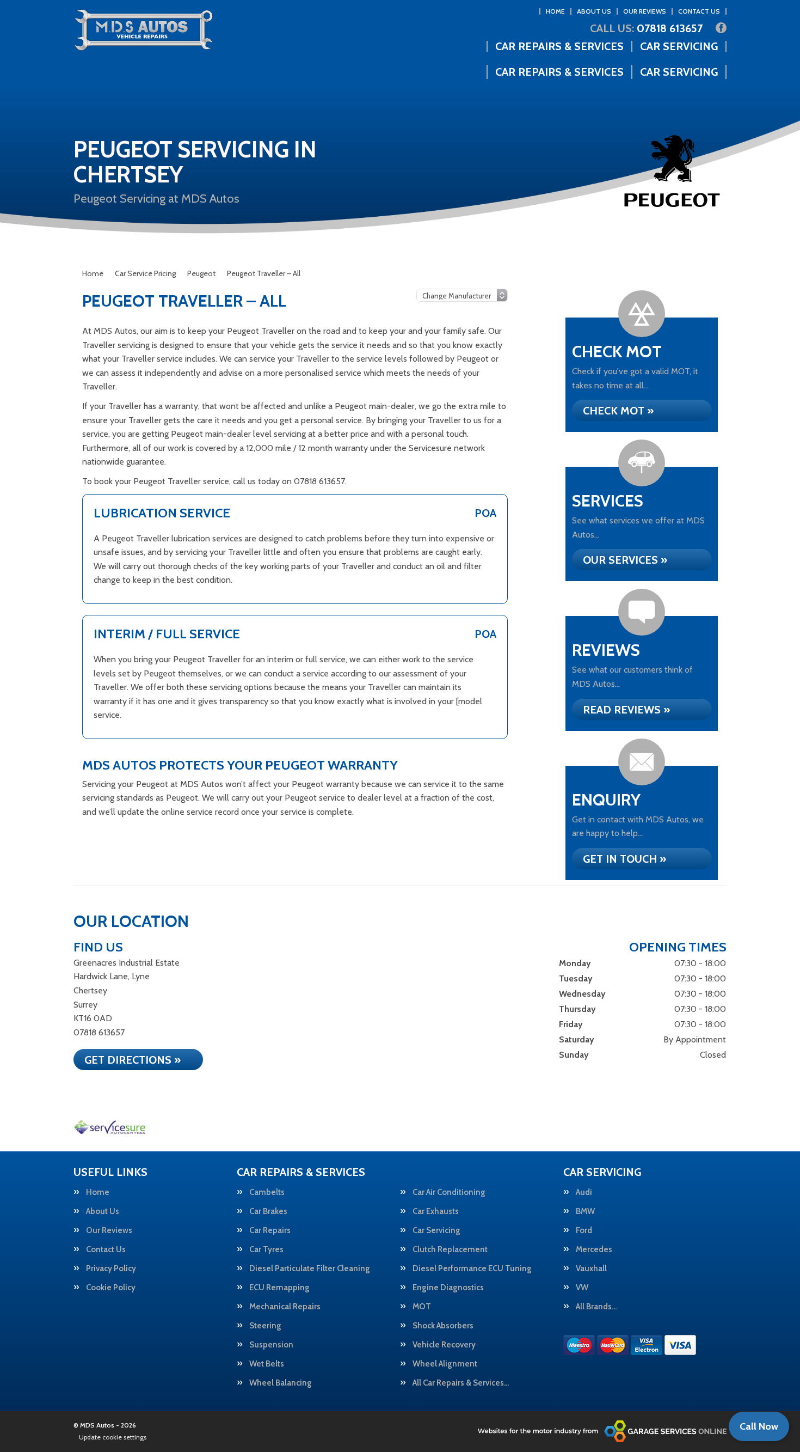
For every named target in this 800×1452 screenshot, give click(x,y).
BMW (585, 1211)
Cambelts (267, 1192)
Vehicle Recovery (444, 1345)
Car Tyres (266, 1250)
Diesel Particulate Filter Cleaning (309, 1269)
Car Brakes (268, 1211)
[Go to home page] (143, 30)
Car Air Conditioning (449, 1192)
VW (582, 1288)
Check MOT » (618, 410)
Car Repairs (270, 1231)
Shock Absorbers (443, 1326)
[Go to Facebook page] (721, 27)
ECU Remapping (279, 1288)
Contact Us (699, 11)
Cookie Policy (111, 1288)
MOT (422, 1307)
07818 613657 (646, 28)
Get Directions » (132, 1059)
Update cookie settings (112, 1437)
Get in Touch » (624, 858)
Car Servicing (679, 46)
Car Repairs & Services (559, 46)
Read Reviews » (626, 709)
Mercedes (594, 1250)
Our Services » (625, 559)
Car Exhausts (436, 1211)
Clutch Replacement (450, 1250)
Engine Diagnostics (448, 1288)
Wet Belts (266, 1364)
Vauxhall (591, 1269)
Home (555, 11)
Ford (584, 1231)
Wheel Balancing (280, 1383)
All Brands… (596, 1307)
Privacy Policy (111, 1269)
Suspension (271, 1345)
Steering (265, 1326)
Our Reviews (644, 11)
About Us (594, 11)
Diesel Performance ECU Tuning (472, 1269)
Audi (584, 1192)
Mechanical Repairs (285, 1307)
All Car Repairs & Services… (461, 1383)
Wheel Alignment (445, 1364)
